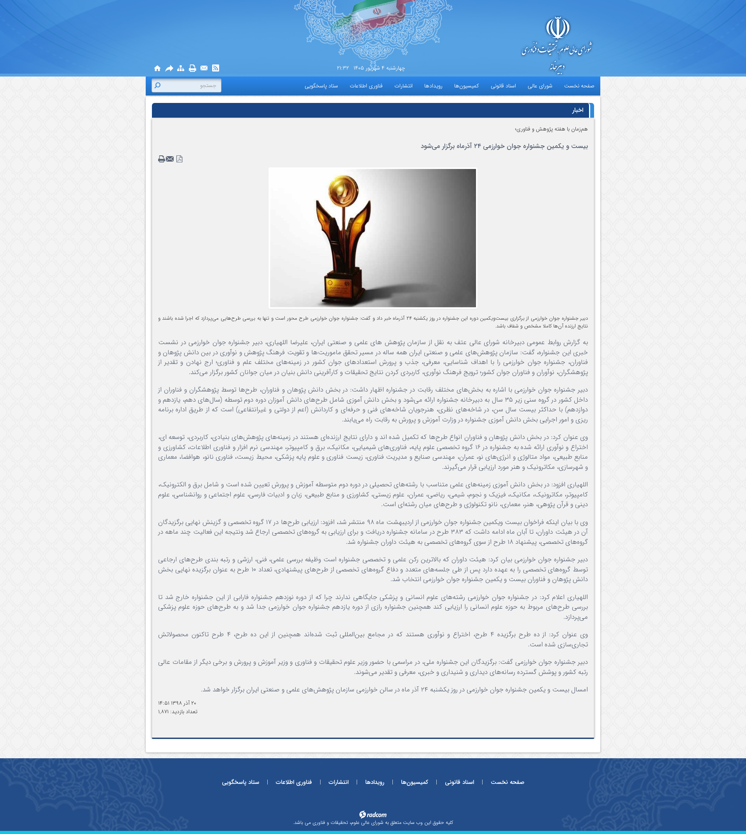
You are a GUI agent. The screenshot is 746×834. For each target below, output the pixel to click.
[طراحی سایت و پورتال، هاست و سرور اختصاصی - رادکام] (373, 814)
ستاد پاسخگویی (240, 782)
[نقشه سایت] (180, 68)
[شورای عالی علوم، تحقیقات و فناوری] (524, 46)
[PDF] (179, 159)
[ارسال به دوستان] (169, 68)
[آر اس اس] (215, 68)
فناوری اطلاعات (294, 782)
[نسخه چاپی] (192, 68)
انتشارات (339, 782)
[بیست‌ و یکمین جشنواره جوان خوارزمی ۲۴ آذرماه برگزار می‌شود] (373, 237)
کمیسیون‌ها (414, 782)
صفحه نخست (508, 782)
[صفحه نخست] (157, 68)
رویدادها (374, 782)
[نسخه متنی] (162, 159)
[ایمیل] (203, 68)
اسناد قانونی (459, 782)
